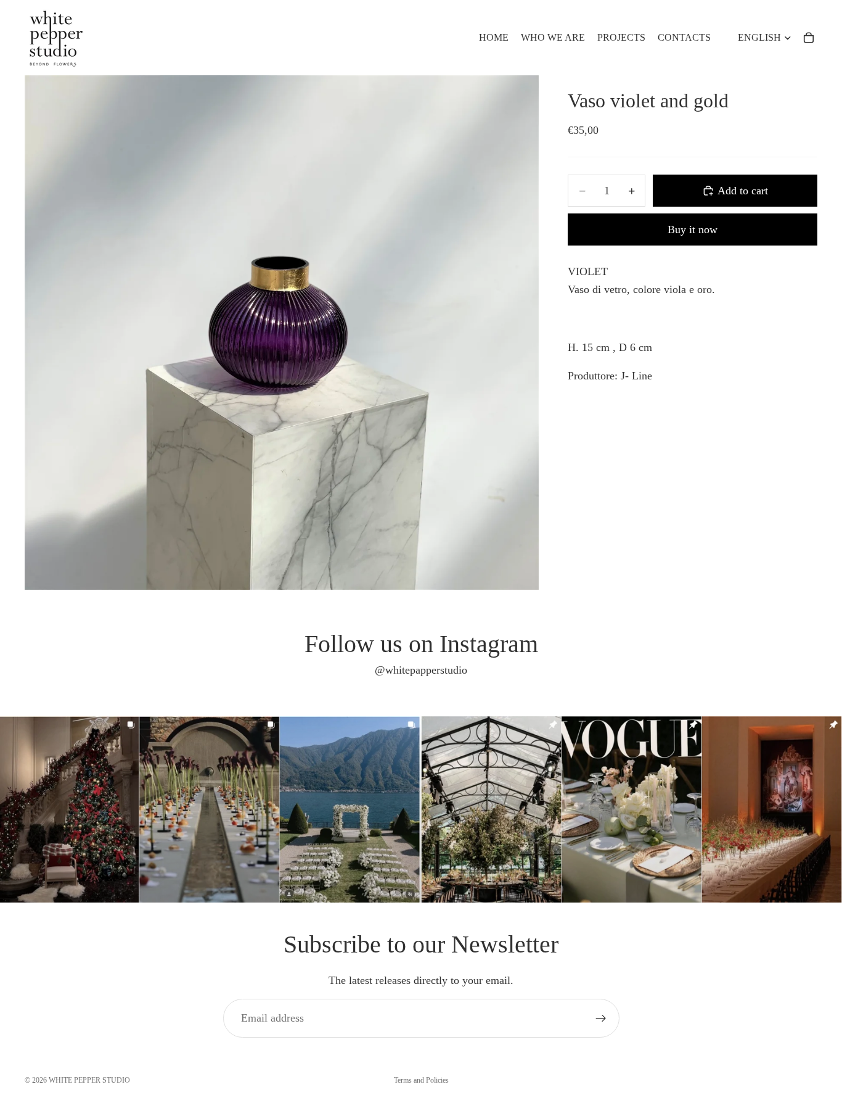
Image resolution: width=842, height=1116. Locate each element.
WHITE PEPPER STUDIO (89, 1080)
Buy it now (692, 229)
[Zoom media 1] (282, 332)
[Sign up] (601, 1018)
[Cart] (808, 37)
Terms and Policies (421, 1080)
